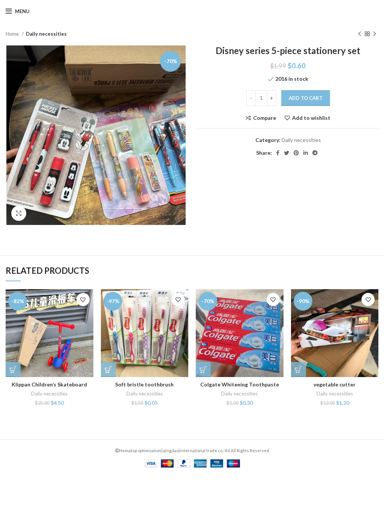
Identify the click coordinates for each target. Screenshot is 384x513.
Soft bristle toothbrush (144, 384)
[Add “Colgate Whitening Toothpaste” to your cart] (203, 369)
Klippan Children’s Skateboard (49, 384)
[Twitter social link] (286, 153)
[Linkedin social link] (305, 153)
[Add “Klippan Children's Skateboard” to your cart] (13, 369)
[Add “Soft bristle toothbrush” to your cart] (108, 369)
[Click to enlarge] (18, 213)
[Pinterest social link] (296, 153)
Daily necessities (46, 34)
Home (13, 34)
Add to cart (305, 98)
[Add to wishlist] (83, 299)
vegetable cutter (335, 384)
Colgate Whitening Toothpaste (239, 384)
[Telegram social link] (315, 153)
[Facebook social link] (278, 153)
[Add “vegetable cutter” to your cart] (298, 369)
